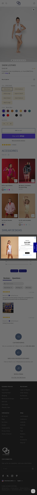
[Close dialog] (35, 238)
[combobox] (20, 250)
